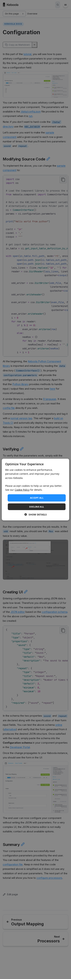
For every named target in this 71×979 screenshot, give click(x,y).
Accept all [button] (36, 497)
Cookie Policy (22, 489)
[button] (35, 514)
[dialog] (35, 489)
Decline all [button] (36, 506)
